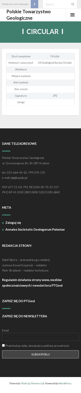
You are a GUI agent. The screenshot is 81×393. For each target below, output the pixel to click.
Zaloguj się (13, 222)
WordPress (65, 383)
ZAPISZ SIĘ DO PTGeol (18, 301)
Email (5, 330)
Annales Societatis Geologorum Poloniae (35, 229)
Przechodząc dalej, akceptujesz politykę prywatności (37, 345)
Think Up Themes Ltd (32, 383)
